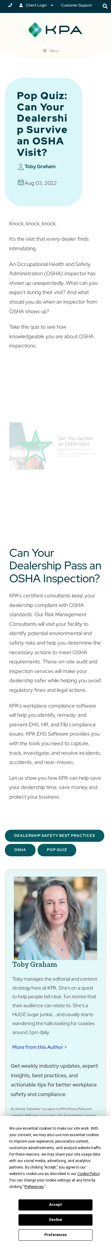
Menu (54, 50)
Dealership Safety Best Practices (54, 835)
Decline (55, 1220)
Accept (55, 1204)
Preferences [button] (34, 1187)
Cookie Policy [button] (88, 1174)
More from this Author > (39, 1047)
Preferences (55, 1235)
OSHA (20, 849)
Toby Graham (40, 166)
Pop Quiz (57, 849)
